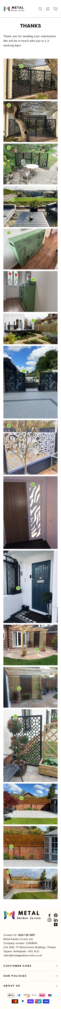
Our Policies (15, 976)
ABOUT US (11, 985)
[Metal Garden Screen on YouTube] (56, 924)
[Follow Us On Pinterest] (56, 915)
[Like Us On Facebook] (49, 915)
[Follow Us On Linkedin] (56, 920)
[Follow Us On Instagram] (49, 920)
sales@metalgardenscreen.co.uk (22, 955)
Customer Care (17, 966)
